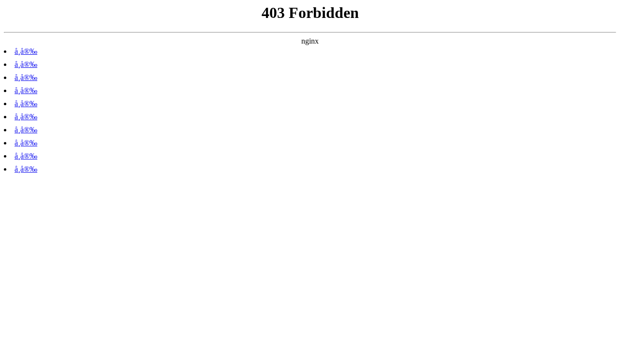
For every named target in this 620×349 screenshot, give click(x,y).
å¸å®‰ (26, 51)
